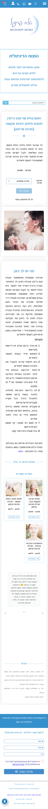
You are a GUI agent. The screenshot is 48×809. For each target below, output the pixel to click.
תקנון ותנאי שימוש (36, 795)
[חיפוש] (6, 102)
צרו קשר (19, 722)
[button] (44, 3)
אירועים (6, 718)
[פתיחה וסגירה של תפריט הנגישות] (4, 801)
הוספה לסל (24, 190)
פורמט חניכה (39, 181)
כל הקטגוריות (40, 718)
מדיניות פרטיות (27, 795)
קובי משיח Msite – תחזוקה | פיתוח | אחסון (24, 803)
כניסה (30, 718)
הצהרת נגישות (10, 795)
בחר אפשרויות (34, 517)
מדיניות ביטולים (19, 795)
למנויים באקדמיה (19, 718)
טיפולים (28, 722)
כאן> (20, 451)
